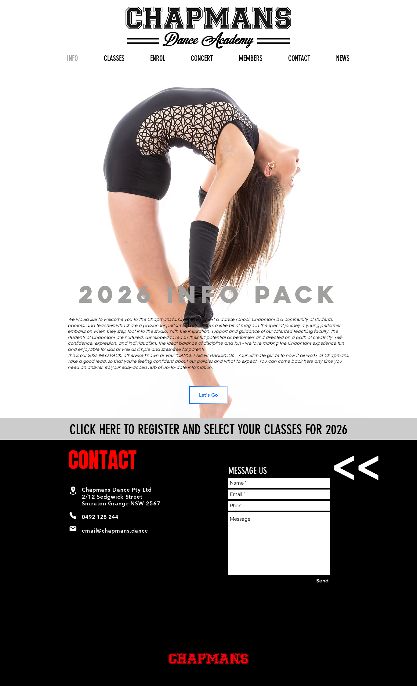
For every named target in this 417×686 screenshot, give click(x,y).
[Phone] (73, 515)
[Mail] (73, 529)
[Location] (73, 490)
